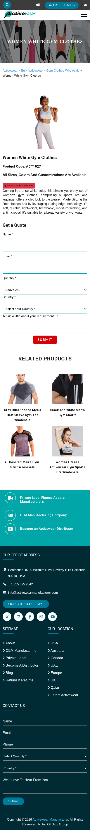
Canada (56, 658)
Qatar (54, 687)
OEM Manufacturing (20, 650)
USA (54, 643)
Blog (9, 673)
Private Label (15, 658)
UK (53, 680)
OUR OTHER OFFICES (25, 604)
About (10, 643)
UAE (54, 665)
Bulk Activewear (32, 70)
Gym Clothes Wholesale (63, 70)
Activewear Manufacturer (50, 819)
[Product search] (7, 5)
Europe (56, 673)
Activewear (10, 70)
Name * (8, 234)
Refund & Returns (19, 680)
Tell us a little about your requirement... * (30, 316)
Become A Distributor (21, 665)
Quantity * (9, 278)
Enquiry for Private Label (19, 185)
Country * (9, 297)
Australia (57, 650)
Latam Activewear (64, 695)
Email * (7, 256)
